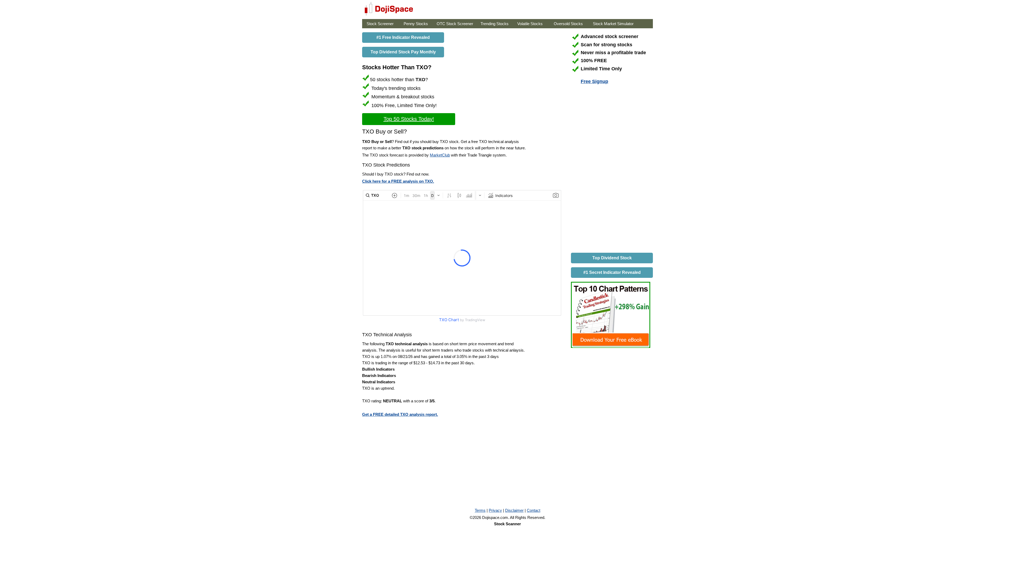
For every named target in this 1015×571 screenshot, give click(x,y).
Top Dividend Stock (612, 258)
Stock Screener (380, 23)
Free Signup (594, 81)
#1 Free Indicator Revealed (403, 37)
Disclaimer (514, 510)
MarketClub (440, 155)
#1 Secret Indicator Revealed (612, 272)
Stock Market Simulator (613, 23)
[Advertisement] (610, 169)
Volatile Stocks (530, 23)
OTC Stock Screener (455, 23)
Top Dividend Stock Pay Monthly (403, 52)
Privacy (495, 510)
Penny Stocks (416, 23)
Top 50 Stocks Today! (409, 119)
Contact (533, 510)
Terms (480, 510)
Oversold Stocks (568, 23)
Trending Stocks (495, 23)
